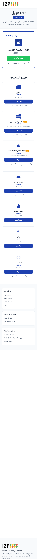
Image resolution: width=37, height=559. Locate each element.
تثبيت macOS (8, 298)
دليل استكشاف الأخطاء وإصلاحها (13, 338)
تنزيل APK (19, 191)
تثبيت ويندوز (7, 295)
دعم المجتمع (8, 341)
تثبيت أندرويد (8, 305)
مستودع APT (16, 63)
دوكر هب (18, 246)
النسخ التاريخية (8, 318)
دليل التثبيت (18, 220)
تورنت (12, 105)
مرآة (8, 105)
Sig (28, 63)
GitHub (17, 276)
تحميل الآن (19, 58)
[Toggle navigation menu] (33, 4)
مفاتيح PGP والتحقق (10, 321)
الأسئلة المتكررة (9, 334)
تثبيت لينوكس (8, 301)
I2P (9, 63)
